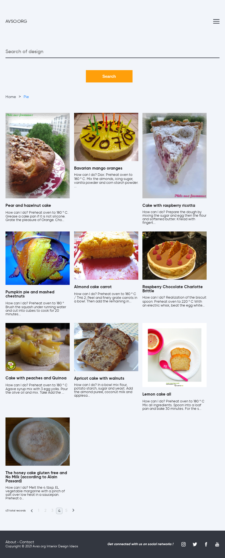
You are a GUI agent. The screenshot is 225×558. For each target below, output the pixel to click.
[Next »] (73, 511)
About (10, 542)
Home (10, 97)
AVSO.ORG (16, 21)
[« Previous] (32, 511)
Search (109, 76)
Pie (26, 97)
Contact (26, 542)
